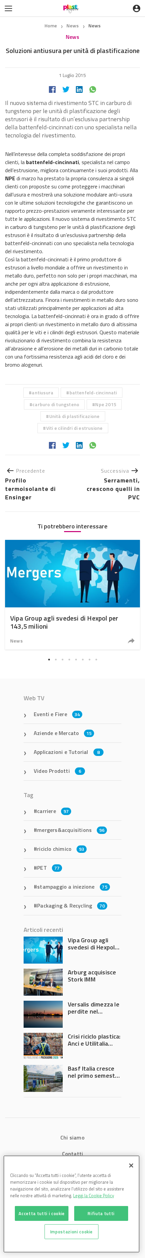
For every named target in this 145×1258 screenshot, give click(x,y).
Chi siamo (72, 1137)
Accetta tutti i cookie (41, 1213)
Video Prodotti (57, 771)
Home (51, 25)
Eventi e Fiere (57, 714)
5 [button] (75, 659)
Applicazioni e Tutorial (67, 752)
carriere (53, 811)
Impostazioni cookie (71, 1231)
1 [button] (49, 659)
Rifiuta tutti (101, 1213)
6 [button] (82, 659)
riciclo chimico (60, 849)
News (73, 25)
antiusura (42, 392)
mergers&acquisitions (71, 830)
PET (48, 868)
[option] (72, 595)
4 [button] (69, 659)
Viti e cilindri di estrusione (74, 427)
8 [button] (96, 659)
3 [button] (62, 659)
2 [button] (55, 659)
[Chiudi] (131, 1165)
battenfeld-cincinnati (93, 392)
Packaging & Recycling (71, 905)
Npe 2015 (105, 404)
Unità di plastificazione (74, 416)
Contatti (72, 1154)
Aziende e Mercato (63, 733)
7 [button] (89, 659)
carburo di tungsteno (55, 404)
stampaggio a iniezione (72, 887)
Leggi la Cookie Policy (93, 1195)
